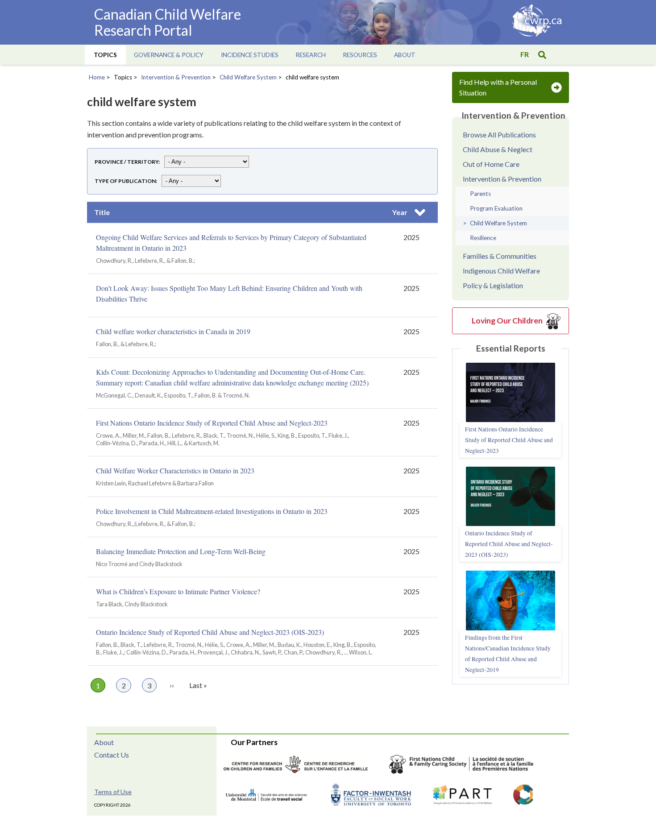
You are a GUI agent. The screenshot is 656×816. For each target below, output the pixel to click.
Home (97, 77)
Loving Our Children (507, 320)
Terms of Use (113, 791)
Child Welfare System (248, 77)
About (104, 742)
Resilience (483, 237)
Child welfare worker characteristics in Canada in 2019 (173, 331)
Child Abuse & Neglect (497, 149)
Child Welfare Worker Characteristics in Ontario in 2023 (175, 470)
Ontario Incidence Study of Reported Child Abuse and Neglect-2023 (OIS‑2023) (210, 632)
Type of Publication (125, 181)
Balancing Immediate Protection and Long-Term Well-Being (181, 551)
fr (524, 54)
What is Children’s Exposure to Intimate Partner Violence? (178, 591)
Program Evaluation (496, 208)
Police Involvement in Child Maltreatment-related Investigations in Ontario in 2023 (212, 511)
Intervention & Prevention (176, 77)
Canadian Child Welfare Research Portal (167, 22)
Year (411, 214)
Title (102, 212)
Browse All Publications (499, 134)
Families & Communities (499, 256)
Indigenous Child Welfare (501, 270)
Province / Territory (126, 161)
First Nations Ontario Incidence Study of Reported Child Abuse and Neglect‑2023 (212, 422)
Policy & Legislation (493, 285)
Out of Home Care (491, 164)
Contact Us (111, 754)
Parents (480, 193)
